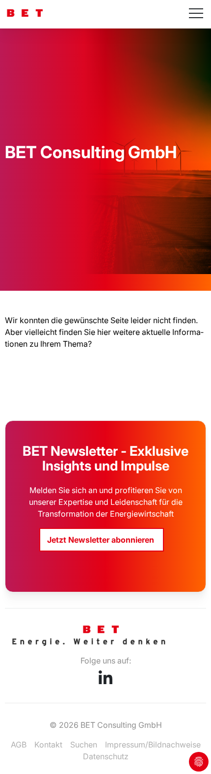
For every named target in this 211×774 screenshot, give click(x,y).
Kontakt (48, 744)
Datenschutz (106, 756)
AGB (18, 744)
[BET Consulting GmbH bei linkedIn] (105, 681)
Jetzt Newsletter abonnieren (101, 540)
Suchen (83, 744)
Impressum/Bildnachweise (153, 744)
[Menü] (196, 14)
